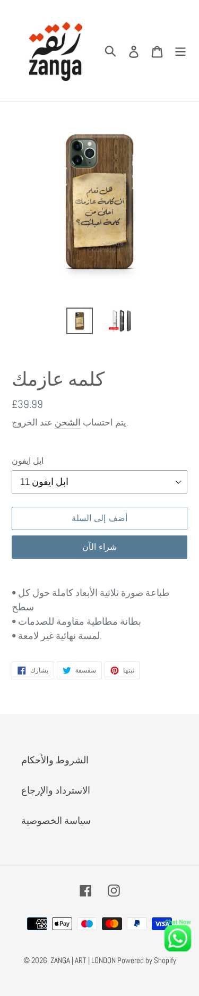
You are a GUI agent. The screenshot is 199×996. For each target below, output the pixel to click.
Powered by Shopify (146, 960)
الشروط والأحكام (55, 760)
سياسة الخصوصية (56, 820)
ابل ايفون (28, 460)
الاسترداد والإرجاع (55, 790)
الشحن (68, 422)
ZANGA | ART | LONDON (83, 960)
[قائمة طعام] (180, 50)
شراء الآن (99, 546)
